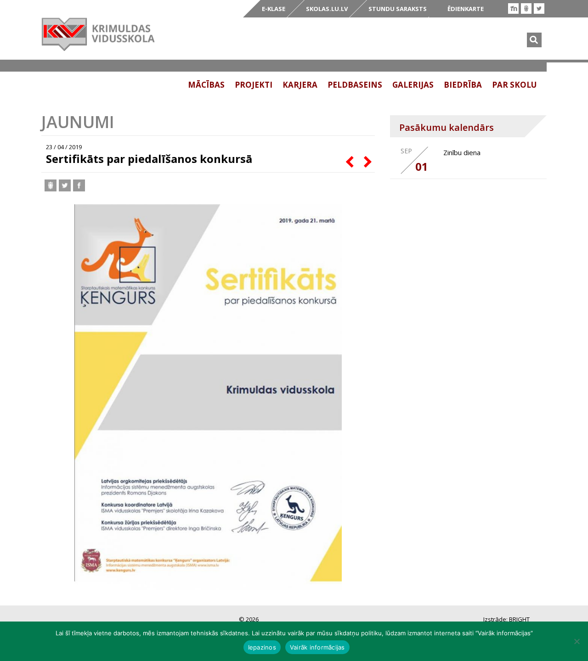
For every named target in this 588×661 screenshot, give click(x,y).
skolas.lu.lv (327, 9)
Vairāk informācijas (317, 647)
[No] (576, 641)
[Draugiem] (526, 8)
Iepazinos (262, 647)
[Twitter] (539, 8)
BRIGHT (519, 619)
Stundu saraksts (397, 9)
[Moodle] (513, 8)
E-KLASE (273, 9)
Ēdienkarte (465, 9)
